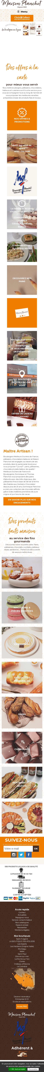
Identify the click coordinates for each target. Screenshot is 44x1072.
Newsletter (22, 927)
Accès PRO (22, 1006)
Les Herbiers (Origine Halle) (22, 946)
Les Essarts (22, 944)
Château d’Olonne (22, 964)
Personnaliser (33, 1069)
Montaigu (22, 949)
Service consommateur (22, 920)
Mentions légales (22, 930)
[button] (3, 38)
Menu (22, 11)
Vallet (22, 951)
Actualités (22, 915)
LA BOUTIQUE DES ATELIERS (22, 941)
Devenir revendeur (22, 997)
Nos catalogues (22, 922)
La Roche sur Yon (22, 959)
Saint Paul (22, 954)
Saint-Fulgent (22, 939)
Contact (22, 912)
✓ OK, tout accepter (17, 1069)
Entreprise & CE (22, 999)
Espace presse (22, 925)
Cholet (22, 961)
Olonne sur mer (22, 956)
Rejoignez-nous (22, 917)
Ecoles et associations (22, 1002)
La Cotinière (22, 966)
